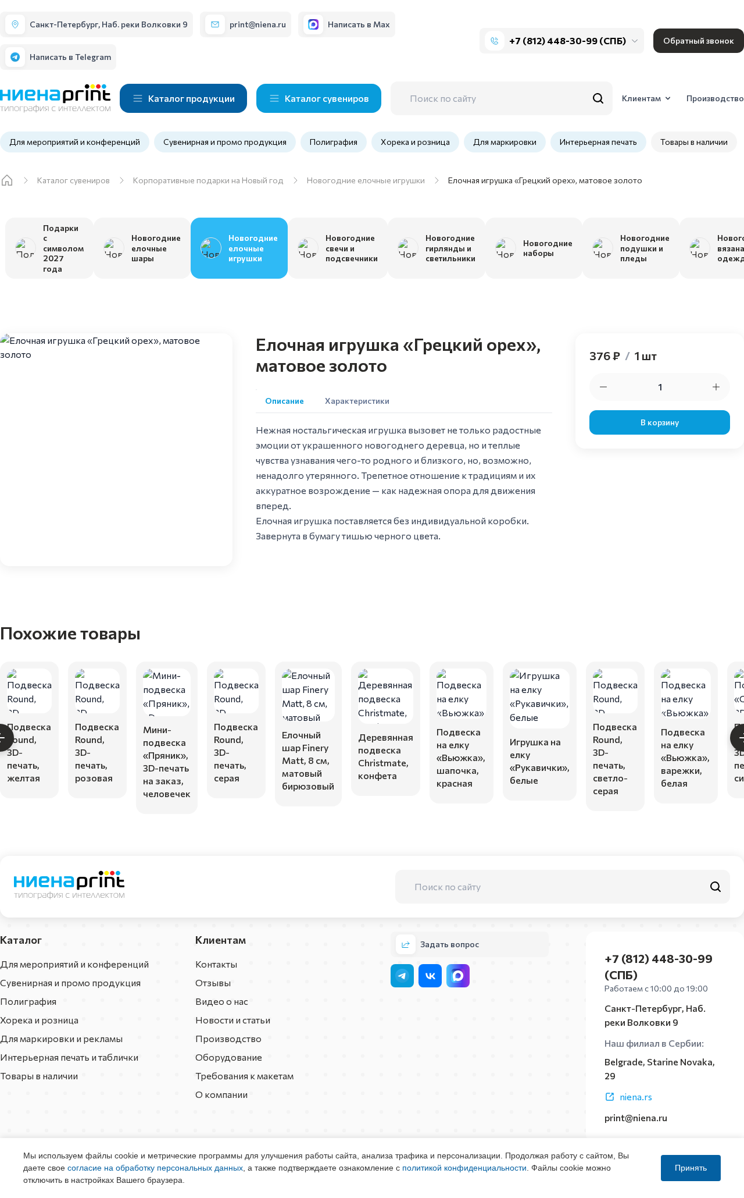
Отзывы (213, 982)
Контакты (216, 963)
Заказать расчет (29, 779)
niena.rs (636, 1096)
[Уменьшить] (603, 387)
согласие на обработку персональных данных (155, 1167)
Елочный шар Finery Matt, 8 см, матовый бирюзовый (308, 760)
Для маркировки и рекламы (61, 1038)
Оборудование (228, 1056)
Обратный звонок (698, 40)
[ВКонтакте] (430, 975)
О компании (221, 1094)
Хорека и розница (415, 142)
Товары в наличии (694, 142)
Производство (228, 1038)
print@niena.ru (635, 1117)
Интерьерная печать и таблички (69, 1056)
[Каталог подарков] (7, 180)
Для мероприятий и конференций (74, 142)
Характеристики (357, 401)
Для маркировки (504, 142)
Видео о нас (221, 1001)
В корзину (660, 422)
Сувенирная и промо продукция (225, 142)
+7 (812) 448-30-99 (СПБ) (567, 40)
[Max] (458, 975)
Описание (284, 401)
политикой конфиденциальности (464, 1167)
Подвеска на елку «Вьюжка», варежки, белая (685, 757)
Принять (691, 1167)
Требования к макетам (244, 1075)
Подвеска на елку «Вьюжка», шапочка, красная (461, 757)
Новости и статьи (232, 1019)
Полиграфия (333, 142)
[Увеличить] (716, 387)
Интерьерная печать (598, 142)
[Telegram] (402, 975)
